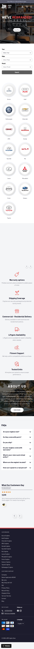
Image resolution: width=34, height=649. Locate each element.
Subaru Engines (6, 562)
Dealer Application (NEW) (8, 577)
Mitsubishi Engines (7, 556)
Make (3, 56)
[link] (9, 91)
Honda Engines (6, 546)
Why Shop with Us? (7, 582)
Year (3, 49)
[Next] (30, 266)
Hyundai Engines (6, 549)
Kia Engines (5, 551)
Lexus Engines (6, 554)
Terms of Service (6, 596)
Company (4, 575)
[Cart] (27, 6)
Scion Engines (5, 559)
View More (17, 410)
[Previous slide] (14, 515)
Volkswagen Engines (7, 567)
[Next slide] (19, 515)
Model (3, 63)
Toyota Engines (6, 564)
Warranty (4, 580)
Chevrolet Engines (7, 541)
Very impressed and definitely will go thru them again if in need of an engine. (16, 499)
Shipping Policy (6, 593)
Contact (4, 598)
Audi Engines (5, 538)
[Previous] (26, 266)
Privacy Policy (5, 588)
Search (17, 72)
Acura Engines (6, 535)
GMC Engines (5, 543)
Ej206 (4, 495)
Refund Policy (5, 590)
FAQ (3, 585)
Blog (3, 601)
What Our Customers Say (13, 485)
